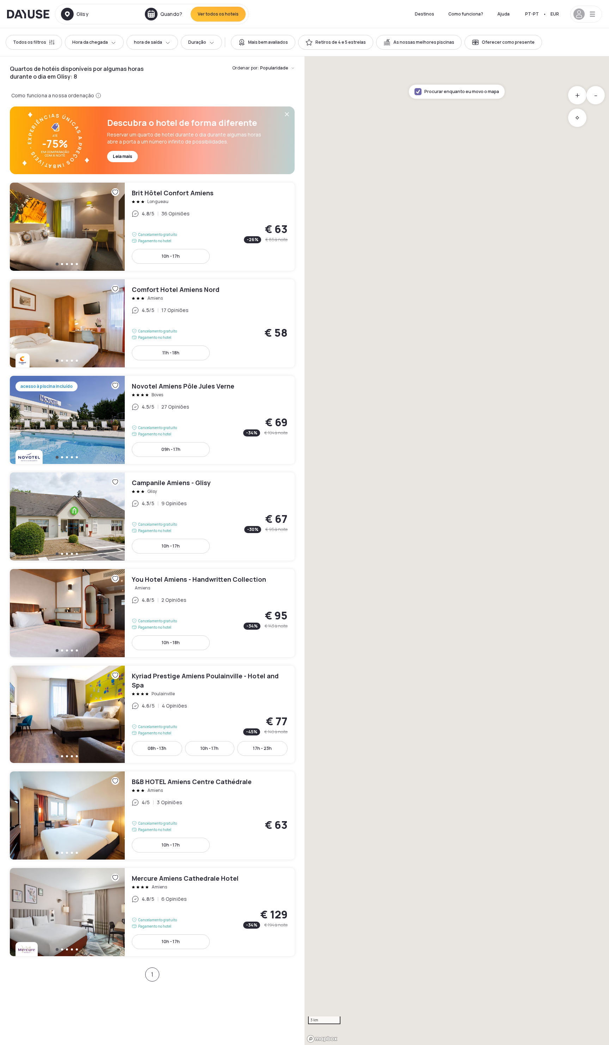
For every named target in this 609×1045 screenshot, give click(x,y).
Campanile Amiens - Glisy (152, 516)
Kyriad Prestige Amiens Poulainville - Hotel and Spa (152, 714)
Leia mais (122, 156)
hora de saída (148, 42)
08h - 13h (157, 748)
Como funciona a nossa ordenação (52, 95)
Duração (197, 42)
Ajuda (503, 14)
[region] (456, 550)
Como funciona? (465, 14)
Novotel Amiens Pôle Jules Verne (152, 420)
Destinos (424, 14)
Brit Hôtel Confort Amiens (152, 227)
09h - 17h (170, 449)
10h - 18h (171, 643)
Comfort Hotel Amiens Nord (152, 323)
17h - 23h (262, 748)
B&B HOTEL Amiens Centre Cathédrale (152, 815)
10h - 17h (171, 256)
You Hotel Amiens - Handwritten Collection (152, 613)
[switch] (263, 42)
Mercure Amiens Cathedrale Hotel (152, 912)
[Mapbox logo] (322, 1039)
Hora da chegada (90, 42)
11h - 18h (170, 353)
